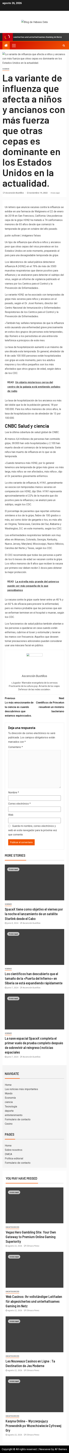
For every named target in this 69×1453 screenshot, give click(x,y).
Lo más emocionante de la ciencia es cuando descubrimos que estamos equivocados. (19, 707)
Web (10, 814)
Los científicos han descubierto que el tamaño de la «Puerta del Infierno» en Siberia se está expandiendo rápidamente (33, 978)
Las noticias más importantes (21, 1089)
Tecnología (11, 1106)
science (5, 69)
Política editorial (14, 1158)
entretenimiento (13, 1115)
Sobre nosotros (13, 1149)
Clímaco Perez (32, 1246)
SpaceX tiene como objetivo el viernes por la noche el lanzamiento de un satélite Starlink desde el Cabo (34, 914)
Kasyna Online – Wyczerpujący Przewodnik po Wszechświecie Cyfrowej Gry (33, 1425)
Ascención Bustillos (14, 193)
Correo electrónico (19, 803)
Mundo (9, 1093)
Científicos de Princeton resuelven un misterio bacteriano (50, 705)
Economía (10, 1097)
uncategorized (12, 1227)
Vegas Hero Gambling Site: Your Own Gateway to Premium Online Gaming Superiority (31, 1237)
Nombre (13, 792)
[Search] (64, 45)
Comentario (15, 747)
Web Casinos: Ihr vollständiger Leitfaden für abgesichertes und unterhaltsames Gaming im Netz (34, 1301)
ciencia (9, 1102)
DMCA (8, 1154)
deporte (9, 1110)
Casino (9, 1123)
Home (8, 1084)
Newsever (45, 1449)
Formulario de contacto (17, 1119)
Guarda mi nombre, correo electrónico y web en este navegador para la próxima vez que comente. (32, 830)
